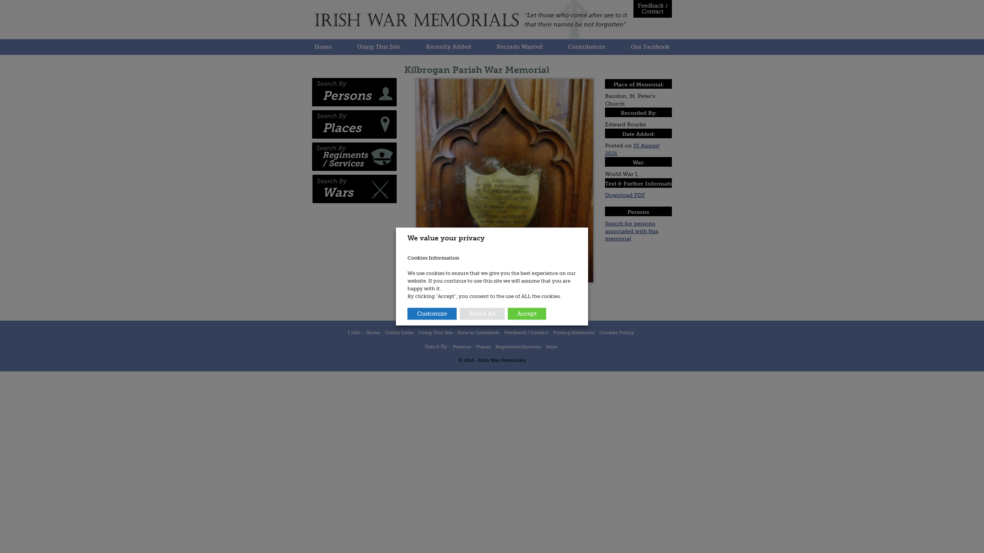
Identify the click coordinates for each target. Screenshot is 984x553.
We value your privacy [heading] (446, 238)
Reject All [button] (482, 313)
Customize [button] (432, 313)
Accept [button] (527, 313)
